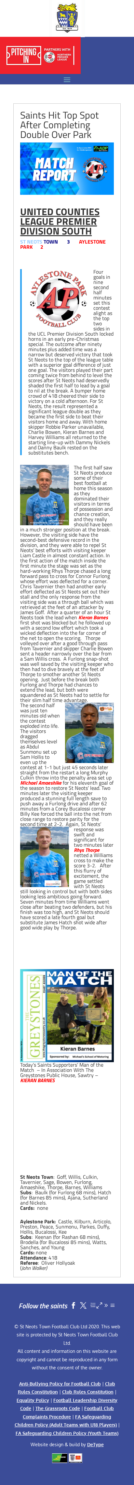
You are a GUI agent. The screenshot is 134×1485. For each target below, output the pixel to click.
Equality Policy (33, 1400)
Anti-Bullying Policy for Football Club (60, 1383)
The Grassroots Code (57, 1408)
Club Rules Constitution (88, 1392)
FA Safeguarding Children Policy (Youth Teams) (67, 1433)
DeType (95, 1444)
